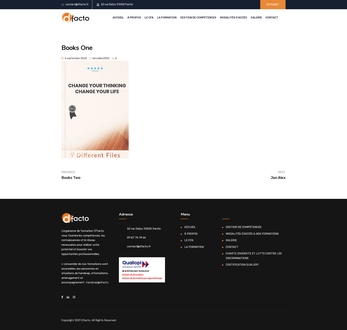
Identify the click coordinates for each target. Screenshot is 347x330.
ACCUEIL (118, 17)
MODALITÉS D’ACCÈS (233, 17)
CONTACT (271, 17)
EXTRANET (273, 4)
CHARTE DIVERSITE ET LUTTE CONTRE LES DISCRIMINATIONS (254, 256)
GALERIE (256, 17)
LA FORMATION (167, 17)
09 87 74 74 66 (136, 237)
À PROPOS (134, 17)
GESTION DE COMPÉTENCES (198, 17)
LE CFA (149, 17)
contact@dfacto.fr (77, 4)
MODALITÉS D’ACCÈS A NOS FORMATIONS (252, 233)
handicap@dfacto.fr (98, 282)
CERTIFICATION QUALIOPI (242, 264)
